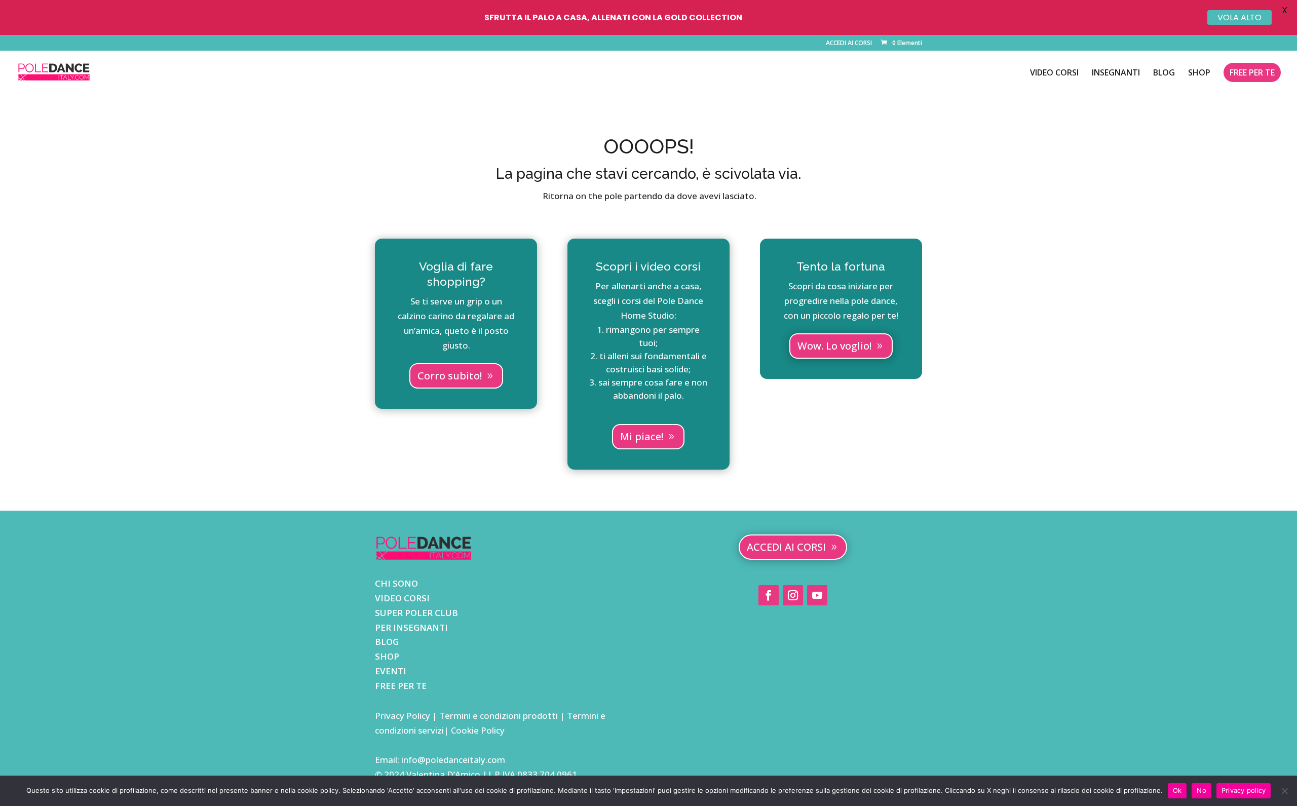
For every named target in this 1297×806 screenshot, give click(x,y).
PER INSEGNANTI (411, 627)
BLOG (1164, 73)
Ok (1177, 790)
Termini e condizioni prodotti (498, 715)
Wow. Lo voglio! (834, 346)
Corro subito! (449, 375)
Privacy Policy (403, 715)
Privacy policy (1244, 790)
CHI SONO (396, 583)
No (1201, 790)
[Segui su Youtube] (817, 595)
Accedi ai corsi (786, 547)
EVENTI (390, 671)
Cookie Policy (477, 730)
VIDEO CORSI (1054, 73)
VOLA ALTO (1239, 17)
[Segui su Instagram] (793, 595)
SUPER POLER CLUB (416, 613)
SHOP (1199, 73)
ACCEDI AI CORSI (849, 43)
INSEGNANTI (1116, 73)
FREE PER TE (1252, 72)
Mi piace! (641, 436)
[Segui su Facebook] (768, 595)
